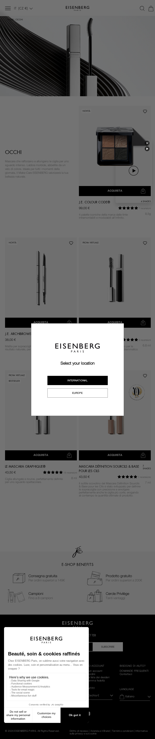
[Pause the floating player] (147, 148)
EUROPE (77, 393)
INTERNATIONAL (77, 380)
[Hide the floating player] (147, 143)
